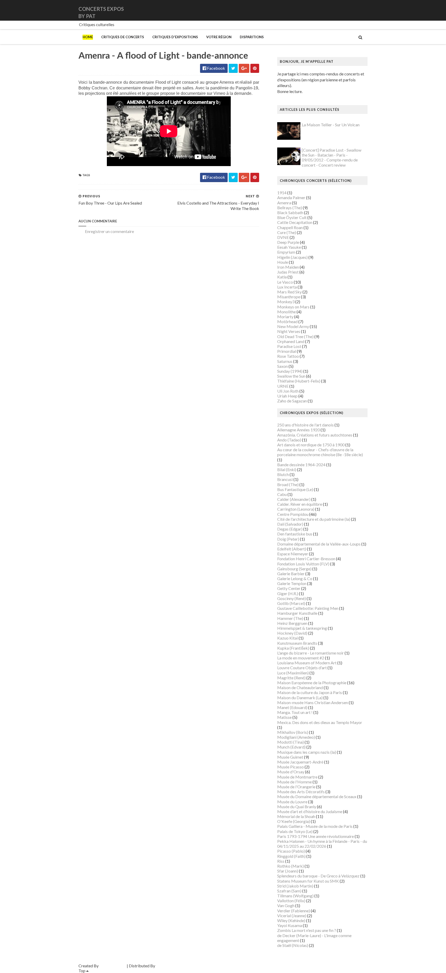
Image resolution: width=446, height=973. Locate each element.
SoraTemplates (112, 965)
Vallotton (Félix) (291, 900)
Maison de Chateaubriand (300, 687)
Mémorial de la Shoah (296, 816)
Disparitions (252, 37)
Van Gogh (285, 905)
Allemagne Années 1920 (298, 429)
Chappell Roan (290, 227)
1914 (281, 192)
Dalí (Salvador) (290, 523)
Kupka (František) (293, 647)
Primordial (286, 351)
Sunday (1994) (289, 371)
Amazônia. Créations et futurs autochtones (314, 434)
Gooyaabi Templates (174, 965)
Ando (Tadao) (289, 439)
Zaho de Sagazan (292, 400)
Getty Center (288, 588)
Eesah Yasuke (289, 247)
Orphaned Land (290, 341)
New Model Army (293, 326)
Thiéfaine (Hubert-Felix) (298, 380)
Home (88, 37)
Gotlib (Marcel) (291, 603)
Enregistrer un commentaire (109, 231)
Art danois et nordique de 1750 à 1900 (311, 444)
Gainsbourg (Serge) (294, 568)
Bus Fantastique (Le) (295, 489)
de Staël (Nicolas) (292, 945)
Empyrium (286, 252)
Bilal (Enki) (286, 469)
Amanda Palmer (291, 197)
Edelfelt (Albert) (291, 548)
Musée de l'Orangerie (296, 786)
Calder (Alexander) (293, 499)
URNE (283, 386)
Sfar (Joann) (287, 870)
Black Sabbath (290, 212)
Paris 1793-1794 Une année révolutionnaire (315, 836)
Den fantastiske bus (294, 533)
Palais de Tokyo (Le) (295, 831)
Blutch (283, 474)
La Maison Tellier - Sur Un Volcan (331, 124)
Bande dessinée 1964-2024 (301, 464)
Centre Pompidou (292, 514)
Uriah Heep (287, 395)
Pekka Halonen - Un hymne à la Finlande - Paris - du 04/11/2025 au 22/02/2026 (322, 844)
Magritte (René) (291, 677)
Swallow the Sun (291, 375)
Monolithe (286, 311)
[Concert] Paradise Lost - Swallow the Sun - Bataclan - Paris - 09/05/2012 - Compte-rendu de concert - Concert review (331, 157)
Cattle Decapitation (294, 222)
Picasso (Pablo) (291, 851)
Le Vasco (285, 281)
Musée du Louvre (292, 801)
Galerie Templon (291, 583)
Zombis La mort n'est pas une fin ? (306, 930)
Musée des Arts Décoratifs (301, 791)
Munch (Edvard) (291, 746)
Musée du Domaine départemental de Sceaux (316, 796)
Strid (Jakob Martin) (295, 885)
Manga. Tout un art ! (295, 712)
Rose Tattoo (288, 356)
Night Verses (288, 331)
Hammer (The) (290, 618)
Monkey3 (285, 301)
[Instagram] (367, 10)
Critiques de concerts (122, 37)
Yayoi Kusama (289, 925)
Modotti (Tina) (290, 742)
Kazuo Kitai (287, 637)
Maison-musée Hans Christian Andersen (312, 702)
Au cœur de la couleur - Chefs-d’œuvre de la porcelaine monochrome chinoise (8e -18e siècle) (320, 452)
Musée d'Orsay (290, 771)
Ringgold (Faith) (291, 856)
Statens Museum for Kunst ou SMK (308, 880)
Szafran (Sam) (289, 890)
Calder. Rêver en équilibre (299, 504)
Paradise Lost (289, 346)
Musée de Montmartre (297, 776)
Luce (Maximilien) (293, 672)
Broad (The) (288, 484)
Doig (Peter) (288, 538)
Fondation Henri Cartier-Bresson (306, 558)
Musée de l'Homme (294, 781)
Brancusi (285, 479)
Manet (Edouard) (292, 707)
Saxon (282, 366)
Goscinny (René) (291, 598)
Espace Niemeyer (292, 553)
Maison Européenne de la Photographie (311, 682)
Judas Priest (288, 271)
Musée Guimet (290, 756)
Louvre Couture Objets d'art (302, 667)
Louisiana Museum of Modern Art (307, 662)
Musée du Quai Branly (296, 806)
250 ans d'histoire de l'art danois (305, 424)
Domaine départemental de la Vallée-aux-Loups (319, 543)
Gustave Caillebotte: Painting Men (307, 608)
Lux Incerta (287, 286)
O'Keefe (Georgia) (293, 821)
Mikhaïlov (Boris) (292, 732)
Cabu (282, 494)
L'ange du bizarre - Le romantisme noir (310, 652)
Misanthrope (288, 296)
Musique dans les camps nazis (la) (306, 752)
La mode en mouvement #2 (300, 657)
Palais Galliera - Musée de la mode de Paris (315, 826)
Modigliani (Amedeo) (296, 737)
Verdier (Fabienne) (293, 910)
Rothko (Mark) (290, 865)
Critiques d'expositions (175, 37)
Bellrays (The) (289, 207)
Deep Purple (288, 242)
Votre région (219, 37)
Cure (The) (286, 232)
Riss (280, 861)
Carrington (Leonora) (295, 509)
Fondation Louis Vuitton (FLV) (303, 563)
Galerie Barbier (291, 573)
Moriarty (285, 316)
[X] (362, 10)
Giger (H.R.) (287, 593)
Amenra (284, 202)
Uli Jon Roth (288, 390)
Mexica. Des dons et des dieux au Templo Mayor (319, 722)
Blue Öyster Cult (292, 217)
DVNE (283, 237)
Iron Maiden (288, 266)
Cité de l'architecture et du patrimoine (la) (313, 519)
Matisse (284, 717)
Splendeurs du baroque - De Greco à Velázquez (318, 875)
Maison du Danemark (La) (300, 697)
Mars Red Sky (289, 291)
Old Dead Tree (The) (295, 336)
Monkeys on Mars (293, 306)
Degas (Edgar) (289, 528)
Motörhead (287, 321)
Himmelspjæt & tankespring (302, 628)
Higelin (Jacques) (292, 257)
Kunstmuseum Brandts (297, 643)
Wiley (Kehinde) (291, 920)
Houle (282, 262)
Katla (282, 276)
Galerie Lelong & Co (294, 578)
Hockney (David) (292, 632)
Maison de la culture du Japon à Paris (309, 692)
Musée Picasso (290, 766)
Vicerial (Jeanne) (291, 915)
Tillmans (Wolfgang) (295, 895)
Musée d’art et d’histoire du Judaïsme (309, 811)
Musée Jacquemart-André (300, 761)
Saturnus (284, 361)
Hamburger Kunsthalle (297, 613)
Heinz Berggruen (292, 623)
